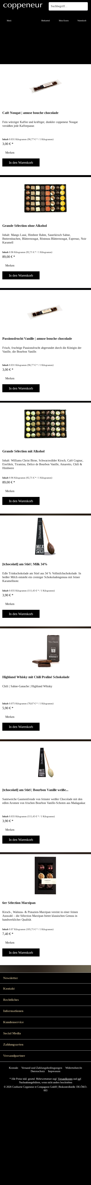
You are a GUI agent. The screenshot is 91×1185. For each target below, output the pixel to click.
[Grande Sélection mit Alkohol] (45, 424)
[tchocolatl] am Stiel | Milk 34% (24, 564)
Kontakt (13, 1067)
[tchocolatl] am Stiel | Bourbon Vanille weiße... (35, 790)
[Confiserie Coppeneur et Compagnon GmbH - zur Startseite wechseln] (22, 6)
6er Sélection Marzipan (19, 903)
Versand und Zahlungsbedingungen (41, 1067)
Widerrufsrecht (73, 1067)
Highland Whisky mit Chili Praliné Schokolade (35, 677)
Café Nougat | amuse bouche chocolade (30, 113)
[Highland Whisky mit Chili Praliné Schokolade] (45, 650)
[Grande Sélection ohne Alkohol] (45, 198)
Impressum (54, 1071)
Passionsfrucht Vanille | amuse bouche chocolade (37, 338)
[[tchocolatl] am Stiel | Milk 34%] (45, 537)
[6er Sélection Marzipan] (45, 875)
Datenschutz (38, 1071)
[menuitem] (9, 18)
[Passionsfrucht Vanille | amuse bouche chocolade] (45, 311)
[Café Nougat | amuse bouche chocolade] (45, 85)
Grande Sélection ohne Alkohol (24, 225)
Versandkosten (65, 1078)
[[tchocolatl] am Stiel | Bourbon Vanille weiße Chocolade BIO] (45, 763)
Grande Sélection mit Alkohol (23, 451)
